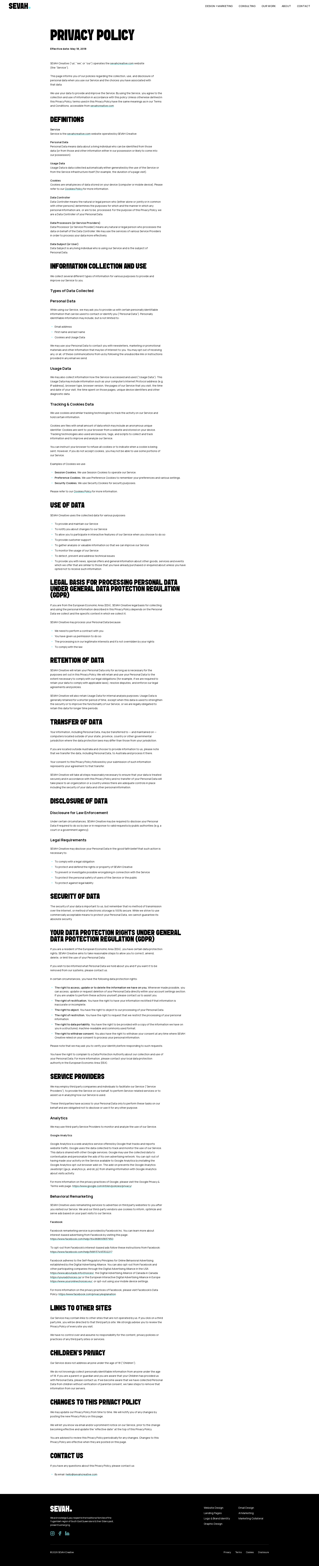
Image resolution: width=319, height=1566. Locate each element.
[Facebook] (60, 1533)
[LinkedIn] (67, 1533)
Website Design (213, 1507)
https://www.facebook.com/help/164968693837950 (81, 1239)
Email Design (246, 1507)
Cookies (250, 1552)
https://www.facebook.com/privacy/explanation (87, 1294)
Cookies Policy (74, 189)
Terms (238, 1552)
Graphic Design (213, 1523)
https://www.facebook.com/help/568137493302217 (81, 1252)
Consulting (247, 6)
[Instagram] (52, 1533)
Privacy (227, 1552)
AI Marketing (246, 1513)
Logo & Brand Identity (217, 1518)
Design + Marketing (219, 6)
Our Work (269, 6)
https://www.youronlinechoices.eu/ (71, 1281)
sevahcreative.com (122, 63)
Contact (303, 6)
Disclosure (263, 1552)
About (286, 6)
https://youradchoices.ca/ (65, 1277)
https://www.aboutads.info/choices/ (72, 1273)
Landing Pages (213, 1513)
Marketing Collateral (251, 1518)
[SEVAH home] (20, 6)
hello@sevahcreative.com (81, 1474)
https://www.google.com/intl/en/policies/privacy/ (102, 1186)
